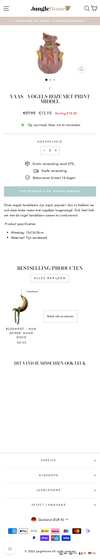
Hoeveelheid (50, 141)
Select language (49, 505)
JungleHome (49, 490)
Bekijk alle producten (60, 316)
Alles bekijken (50, 278)
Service (48, 460)
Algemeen (49, 475)
